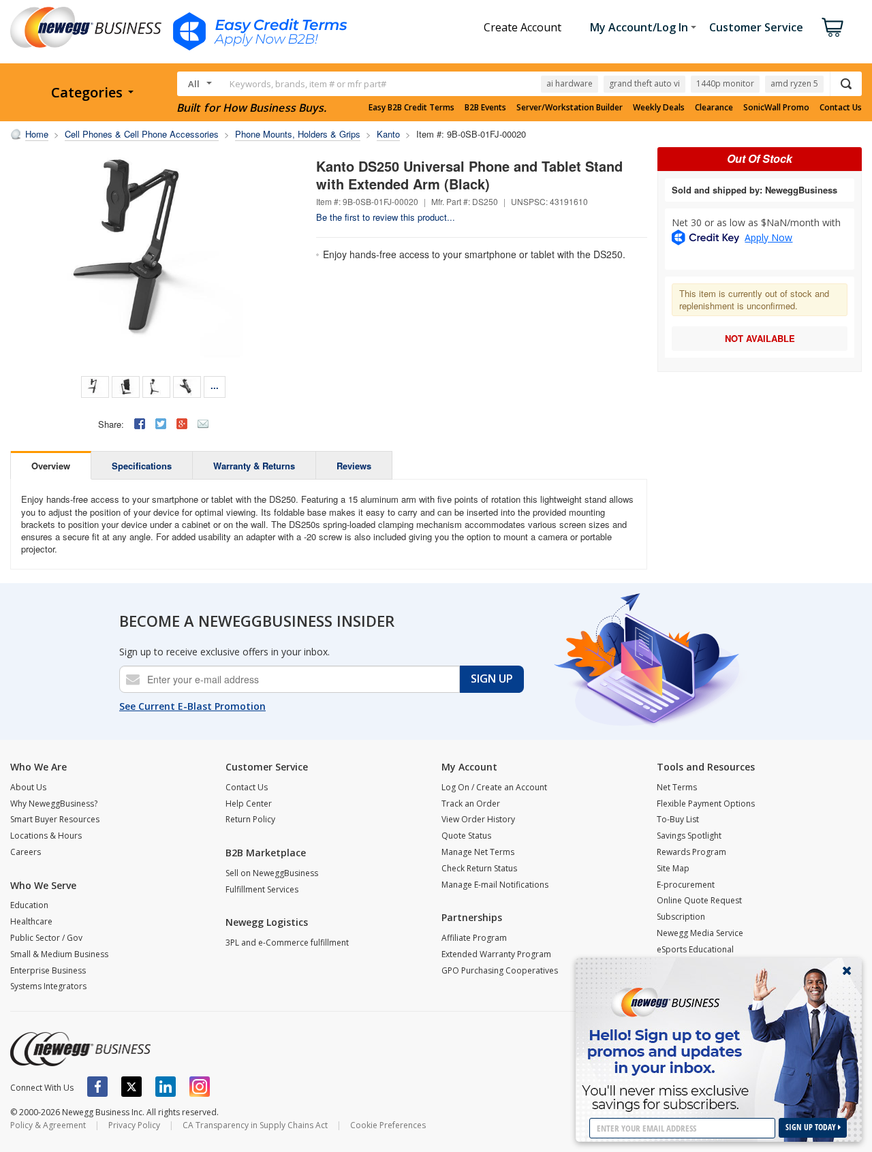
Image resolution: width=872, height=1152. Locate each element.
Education (29, 905)
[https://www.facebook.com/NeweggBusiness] (97, 1086)
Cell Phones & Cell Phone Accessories (142, 133)
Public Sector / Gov (46, 938)
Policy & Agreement (48, 1125)
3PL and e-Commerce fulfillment (287, 942)
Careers (25, 852)
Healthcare (31, 921)
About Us (28, 787)
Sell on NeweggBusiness (271, 873)
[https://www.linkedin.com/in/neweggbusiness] (165, 1086)
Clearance (714, 107)
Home (36, 133)
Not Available (760, 338)
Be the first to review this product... (385, 217)
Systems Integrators (48, 986)
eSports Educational (695, 949)
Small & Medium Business (59, 954)
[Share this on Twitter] (160, 423)
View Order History (478, 819)
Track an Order (470, 803)
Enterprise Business (48, 970)
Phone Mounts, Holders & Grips (297, 133)
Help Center (248, 803)
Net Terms (677, 787)
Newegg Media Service (700, 933)
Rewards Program (691, 852)
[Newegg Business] (80, 1049)
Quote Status (466, 835)
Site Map (673, 868)
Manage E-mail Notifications (494, 884)
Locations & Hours (46, 835)
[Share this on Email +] (203, 423)
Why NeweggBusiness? (53, 803)
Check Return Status (479, 868)
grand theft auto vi (644, 83)
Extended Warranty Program (496, 954)
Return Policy (250, 819)
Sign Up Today (811, 1127)
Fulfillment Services (261, 889)
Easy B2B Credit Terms (411, 107)
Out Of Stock (759, 158)
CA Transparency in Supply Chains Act (255, 1125)
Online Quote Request (699, 900)
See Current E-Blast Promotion (192, 706)
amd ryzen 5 (794, 83)
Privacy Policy (134, 1125)
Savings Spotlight (689, 835)
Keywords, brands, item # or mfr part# (308, 84)
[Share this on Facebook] (139, 423)
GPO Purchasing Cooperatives (499, 970)
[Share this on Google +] (181, 423)
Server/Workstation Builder (569, 107)
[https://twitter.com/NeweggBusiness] (131, 1086)
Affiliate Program (474, 938)
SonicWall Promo (776, 107)
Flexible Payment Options (706, 803)
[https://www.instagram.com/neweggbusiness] (199, 1086)
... (215, 385)
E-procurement (686, 884)
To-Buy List (678, 819)
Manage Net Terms (477, 852)
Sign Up (492, 678)
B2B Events (485, 107)
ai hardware (569, 83)
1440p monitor (725, 83)
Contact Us (841, 107)
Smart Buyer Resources (54, 819)
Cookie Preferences (388, 1125)
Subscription (681, 916)
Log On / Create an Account (494, 787)
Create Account (522, 27)
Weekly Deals (659, 107)
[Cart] (832, 27)
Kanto (388, 133)
